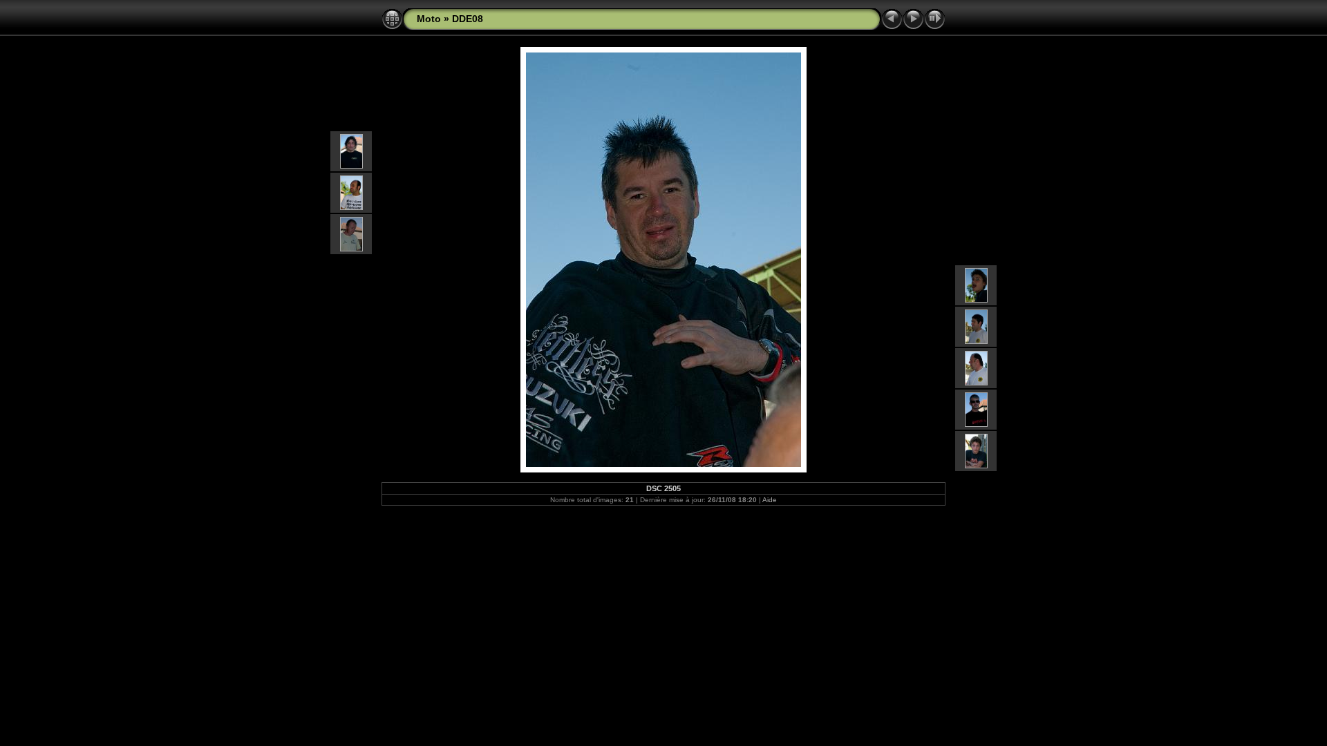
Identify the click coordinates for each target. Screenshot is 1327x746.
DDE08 (467, 18)
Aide (769, 500)
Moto (429, 18)
